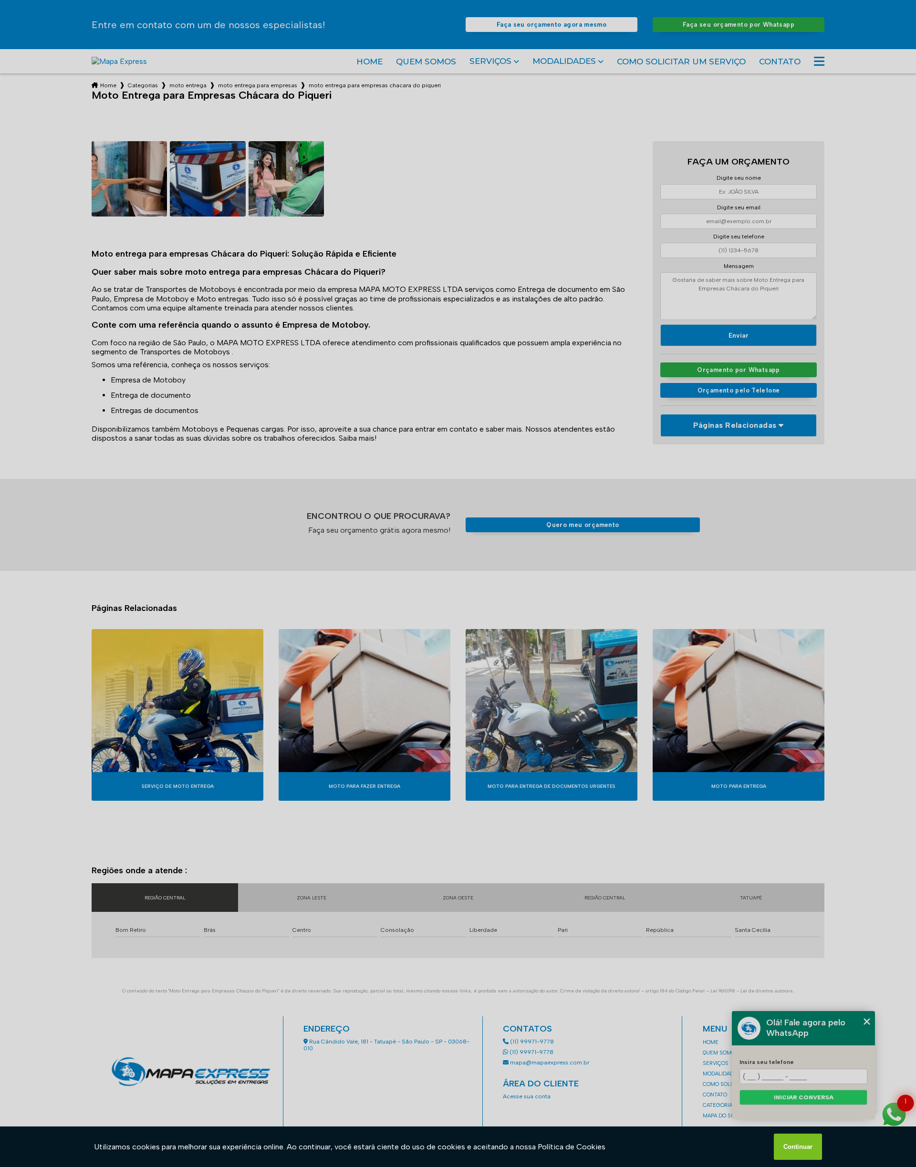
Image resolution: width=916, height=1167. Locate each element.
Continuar (797, 1146)
